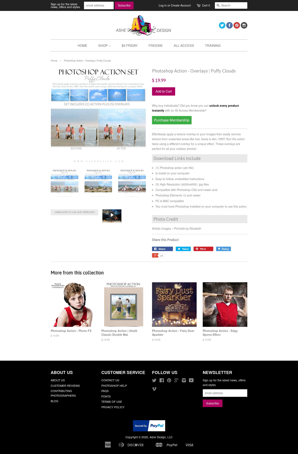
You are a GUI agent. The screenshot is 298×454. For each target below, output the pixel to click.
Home (54, 60)
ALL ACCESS (184, 45)
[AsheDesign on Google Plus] (176, 381)
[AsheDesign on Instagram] (244, 27)
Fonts (106, 396)
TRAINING (213, 45)
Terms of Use (111, 402)
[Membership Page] (172, 123)
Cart (206, 5)
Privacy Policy (112, 407)
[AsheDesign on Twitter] (222, 27)
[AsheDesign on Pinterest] (237, 27)
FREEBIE (156, 45)
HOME (82, 45)
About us (58, 380)
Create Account (181, 5)
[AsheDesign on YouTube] (191, 381)
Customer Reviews (65, 386)
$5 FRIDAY (130, 45)
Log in (163, 5)
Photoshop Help (114, 386)
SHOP (103, 45)
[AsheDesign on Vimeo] (154, 389)
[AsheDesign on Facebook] (229, 27)
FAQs (105, 391)
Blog (54, 401)
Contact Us (110, 380)
